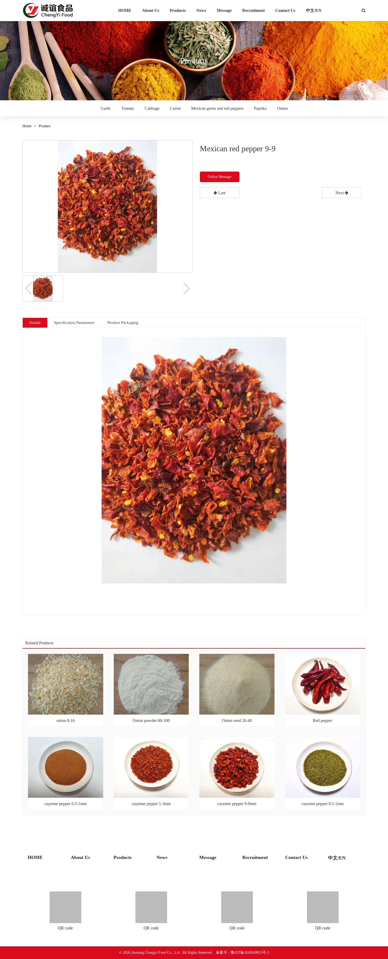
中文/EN (313, 10)
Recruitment (253, 10)
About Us (150, 10)
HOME (124, 10)
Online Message (219, 177)
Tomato (127, 108)
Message (224, 10)
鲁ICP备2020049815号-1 (250, 953)
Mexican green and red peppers (217, 108)
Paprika (260, 108)
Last (221, 193)
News (201, 10)
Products (178, 10)
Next (340, 193)
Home (26, 126)
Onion (282, 108)
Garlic (106, 108)
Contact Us (285, 10)
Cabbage (152, 108)
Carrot (175, 108)
